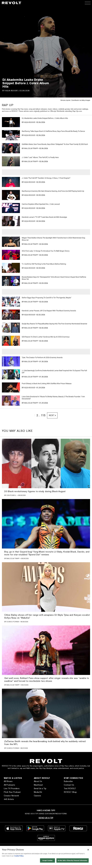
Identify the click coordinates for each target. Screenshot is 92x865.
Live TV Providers (11, 788)
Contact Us (69, 785)
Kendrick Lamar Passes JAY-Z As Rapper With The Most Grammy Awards (49, 311)
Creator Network (11, 795)
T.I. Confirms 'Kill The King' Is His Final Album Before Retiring (44, 264)
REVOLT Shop (70, 792)
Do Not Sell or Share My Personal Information (72, 860)
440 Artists (9, 799)
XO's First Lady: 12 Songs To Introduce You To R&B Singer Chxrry (45, 251)
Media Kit (38, 792)
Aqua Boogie (11, 90)
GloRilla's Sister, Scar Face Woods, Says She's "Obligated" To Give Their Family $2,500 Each (55, 144)
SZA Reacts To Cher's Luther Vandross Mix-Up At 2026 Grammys (45, 337)
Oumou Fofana (12, 622)
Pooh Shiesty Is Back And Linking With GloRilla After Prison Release (46, 383)
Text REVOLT (70, 788)
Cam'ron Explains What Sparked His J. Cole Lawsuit (41, 204)
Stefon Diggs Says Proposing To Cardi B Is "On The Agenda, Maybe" (46, 298)
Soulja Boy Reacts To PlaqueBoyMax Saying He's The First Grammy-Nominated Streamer (54, 324)
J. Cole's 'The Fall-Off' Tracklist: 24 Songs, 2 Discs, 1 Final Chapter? (46, 178)
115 (43, 415)
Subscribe (68, 781)
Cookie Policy (19, 856)
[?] (11, 122)
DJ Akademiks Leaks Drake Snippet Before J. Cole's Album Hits (45, 118)
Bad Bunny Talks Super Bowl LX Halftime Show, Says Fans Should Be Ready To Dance (53, 131)
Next (51, 415)
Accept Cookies (47, 860)
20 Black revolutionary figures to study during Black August (35, 491)
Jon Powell (11, 495)
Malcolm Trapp (31, 148)
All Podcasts (9, 785)
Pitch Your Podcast (12, 792)
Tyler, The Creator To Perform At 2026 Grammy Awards (42, 357)
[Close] (88, 849)
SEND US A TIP (46, 818)
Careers (37, 795)
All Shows (8, 781)
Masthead (38, 785)
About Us (38, 781)
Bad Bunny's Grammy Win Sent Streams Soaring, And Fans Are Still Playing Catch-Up (53, 191)
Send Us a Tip (40, 788)
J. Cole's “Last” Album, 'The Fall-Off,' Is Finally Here (40, 157)
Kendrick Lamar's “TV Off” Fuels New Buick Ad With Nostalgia (44, 217)
